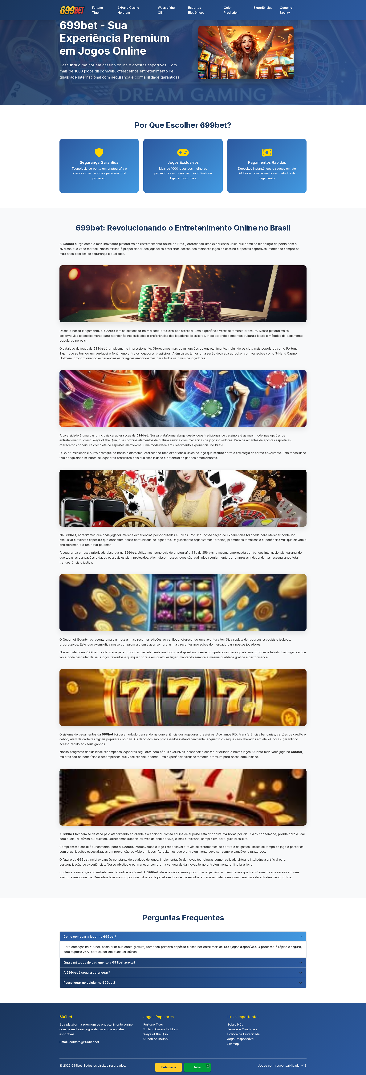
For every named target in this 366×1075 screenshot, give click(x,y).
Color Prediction (231, 10)
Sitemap (233, 1044)
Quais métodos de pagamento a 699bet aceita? (99, 962)
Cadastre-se (168, 1067)
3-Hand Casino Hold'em (128, 10)
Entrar (197, 1067)
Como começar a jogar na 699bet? (89, 936)
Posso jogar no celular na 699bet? (89, 982)
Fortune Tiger (97, 10)
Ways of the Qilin (166, 10)
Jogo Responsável (240, 1039)
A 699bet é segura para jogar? (86, 972)
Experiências (263, 8)
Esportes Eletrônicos (196, 10)
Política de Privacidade (243, 1034)
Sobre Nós (235, 1024)
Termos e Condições (242, 1029)
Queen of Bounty (286, 10)
